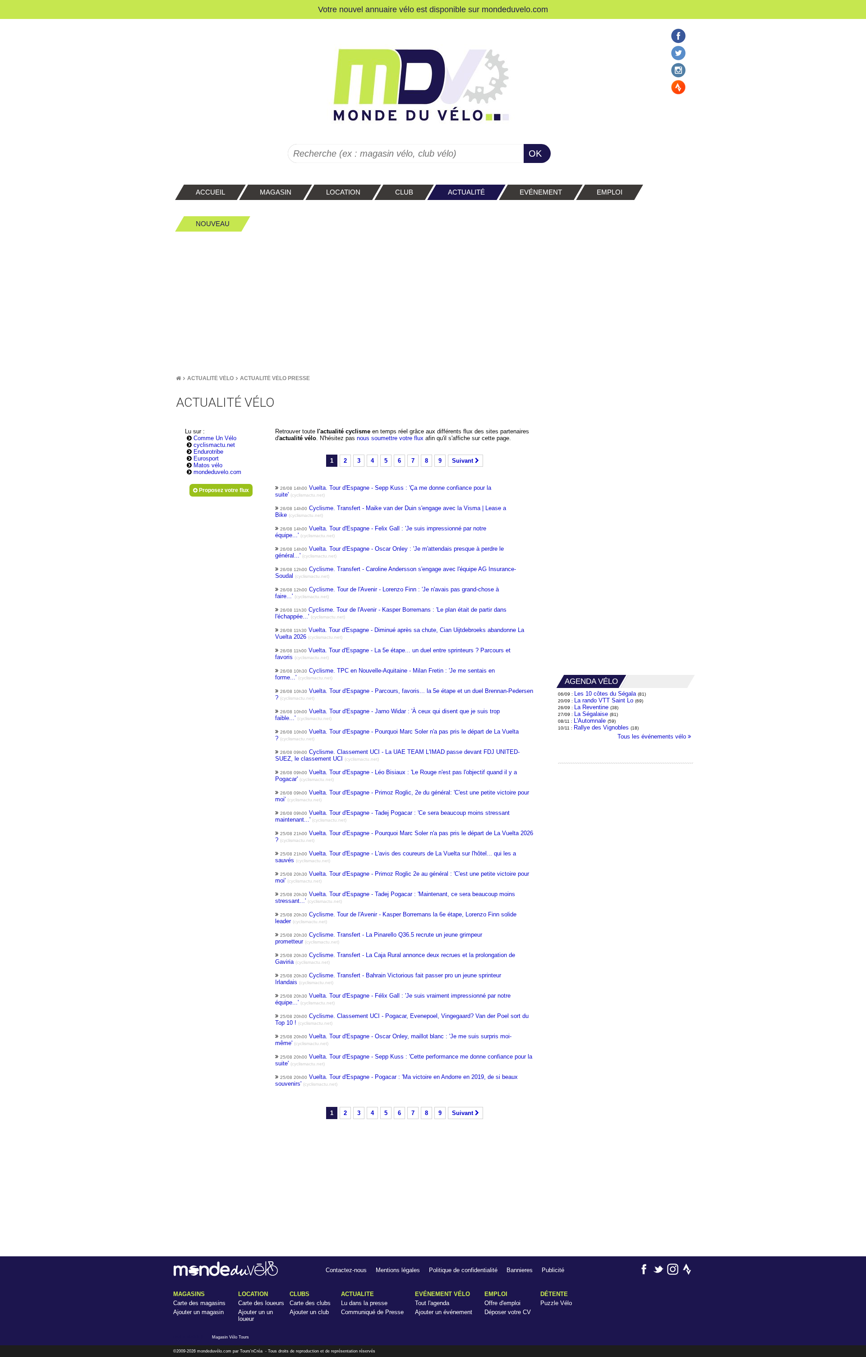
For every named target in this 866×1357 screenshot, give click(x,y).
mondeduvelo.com (515, 9)
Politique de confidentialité (463, 1270)
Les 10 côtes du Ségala (605, 693)
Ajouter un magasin (198, 1312)
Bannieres (520, 1270)
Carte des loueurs (261, 1303)
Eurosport (206, 458)
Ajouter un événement (443, 1312)
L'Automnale (590, 720)
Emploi (495, 1294)
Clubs (299, 1294)
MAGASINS (189, 1294)
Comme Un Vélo (214, 438)
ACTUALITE (357, 1294)
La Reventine (592, 707)
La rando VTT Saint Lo (603, 700)
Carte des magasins (199, 1303)
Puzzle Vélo (556, 1303)
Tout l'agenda (432, 1303)
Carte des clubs (310, 1303)
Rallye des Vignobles (601, 727)
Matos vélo (207, 465)
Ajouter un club (309, 1312)
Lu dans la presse (364, 1303)
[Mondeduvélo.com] (225, 1274)
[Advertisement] (433, 303)
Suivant (463, 460)
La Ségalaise (591, 714)
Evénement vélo (442, 1294)
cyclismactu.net (214, 444)
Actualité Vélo (210, 378)
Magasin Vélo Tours (230, 1337)
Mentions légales (398, 1270)
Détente (554, 1294)
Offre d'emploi (502, 1303)
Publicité (553, 1270)
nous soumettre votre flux (391, 438)
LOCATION (253, 1294)
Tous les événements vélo (652, 736)
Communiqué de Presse (372, 1312)
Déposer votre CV (507, 1312)
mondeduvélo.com (214, 1351)
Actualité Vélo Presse (275, 378)
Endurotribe (208, 451)
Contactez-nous (346, 1270)
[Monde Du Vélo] (178, 378)
